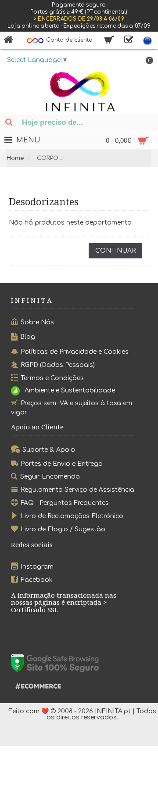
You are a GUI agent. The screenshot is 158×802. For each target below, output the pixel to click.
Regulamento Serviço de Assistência (77, 489)
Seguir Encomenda (50, 476)
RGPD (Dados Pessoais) (58, 365)
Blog (27, 337)
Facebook (37, 580)
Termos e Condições (52, 377)
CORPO (47, 158)
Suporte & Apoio (48, 449)
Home (15, 158)
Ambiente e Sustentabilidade (70, 390)
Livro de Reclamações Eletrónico (72, 516)
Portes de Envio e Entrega (62, 463)
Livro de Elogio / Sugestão (63, 529)
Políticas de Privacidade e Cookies (75, 351)
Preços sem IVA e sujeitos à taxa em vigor (71, 407)
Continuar (115, 250)
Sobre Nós (37, 322)
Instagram (37, 566)
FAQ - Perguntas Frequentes (65, 503)
